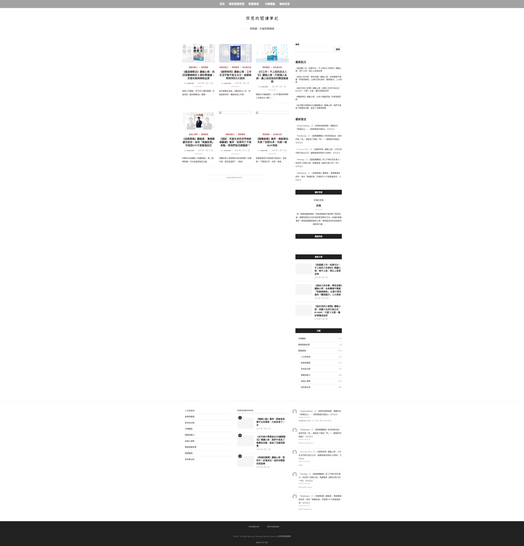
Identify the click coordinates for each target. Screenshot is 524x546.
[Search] (303, 4)
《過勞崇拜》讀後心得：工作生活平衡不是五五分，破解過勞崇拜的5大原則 (235, 75)
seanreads (190, 83)
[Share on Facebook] (194, 99)
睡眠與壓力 (321, 375)
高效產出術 (321, 387)
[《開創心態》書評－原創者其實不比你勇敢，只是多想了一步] (245, 423)
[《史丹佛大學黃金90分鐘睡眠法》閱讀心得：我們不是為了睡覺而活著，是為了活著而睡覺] (245, 440)
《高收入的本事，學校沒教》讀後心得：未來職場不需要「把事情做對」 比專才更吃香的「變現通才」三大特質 (318, 79)
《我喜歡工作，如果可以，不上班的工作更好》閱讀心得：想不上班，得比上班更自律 (318, 69)
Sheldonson (301, 173)
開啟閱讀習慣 (236, 4)
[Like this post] (191, 99)
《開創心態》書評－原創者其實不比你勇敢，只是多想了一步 (270, 422)
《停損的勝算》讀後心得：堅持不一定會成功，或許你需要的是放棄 (270, 460)
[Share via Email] (206, 99)
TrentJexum (301, 135)
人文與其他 (321, 356)
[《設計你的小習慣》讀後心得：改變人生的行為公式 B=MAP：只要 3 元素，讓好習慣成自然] (303, 310)
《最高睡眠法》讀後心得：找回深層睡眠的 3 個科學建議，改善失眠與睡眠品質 (198, 75)
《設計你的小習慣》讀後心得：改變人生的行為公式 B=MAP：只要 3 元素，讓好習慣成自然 (317, 89)
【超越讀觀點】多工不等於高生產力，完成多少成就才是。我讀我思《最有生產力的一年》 (320, 477)
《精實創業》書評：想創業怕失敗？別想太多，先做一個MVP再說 (272, 142)
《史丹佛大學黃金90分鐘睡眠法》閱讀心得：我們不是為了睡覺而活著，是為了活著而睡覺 (318, 106)
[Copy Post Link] (203, 99)
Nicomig (300, 159)
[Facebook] (295, 4)
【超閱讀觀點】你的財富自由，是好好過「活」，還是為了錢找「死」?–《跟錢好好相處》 (320, 433)
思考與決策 (321, 369)
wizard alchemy (303, 125)
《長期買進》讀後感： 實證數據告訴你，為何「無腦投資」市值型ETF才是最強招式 (198, 142)
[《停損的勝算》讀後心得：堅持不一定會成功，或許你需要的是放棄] (245, 461)
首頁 (222, 4)
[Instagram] (298, 4)
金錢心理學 (321, 381)
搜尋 (297, 44)
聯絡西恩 (284, 4)
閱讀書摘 (253, 4)
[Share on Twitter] (197, 99)
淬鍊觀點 (270, 4)
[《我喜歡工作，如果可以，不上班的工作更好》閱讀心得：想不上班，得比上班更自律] (303, 268)
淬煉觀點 (320, 338)
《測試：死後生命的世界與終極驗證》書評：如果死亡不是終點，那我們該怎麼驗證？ (235, 142)
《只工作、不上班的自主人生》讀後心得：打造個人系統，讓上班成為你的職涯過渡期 (272, 76)
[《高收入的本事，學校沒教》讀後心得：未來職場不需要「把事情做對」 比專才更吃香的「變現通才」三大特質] (303, 289)
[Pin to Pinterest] (200, 99)
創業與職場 (321, 362)
